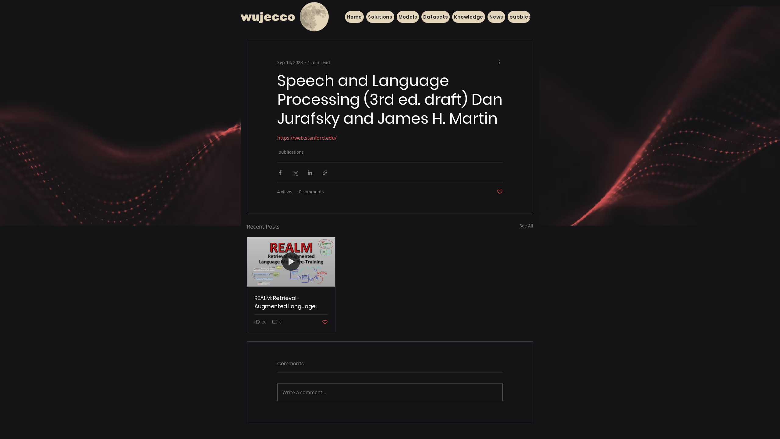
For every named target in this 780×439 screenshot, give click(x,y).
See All (526, 226)
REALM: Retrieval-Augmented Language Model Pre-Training (284, 302)
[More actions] (499, 62)
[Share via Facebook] (280, 173)
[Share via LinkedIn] (310, 173)
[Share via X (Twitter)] (295, 173)
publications (291, 152)
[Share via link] (325, 173)
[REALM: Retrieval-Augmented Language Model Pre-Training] (291, 262)
